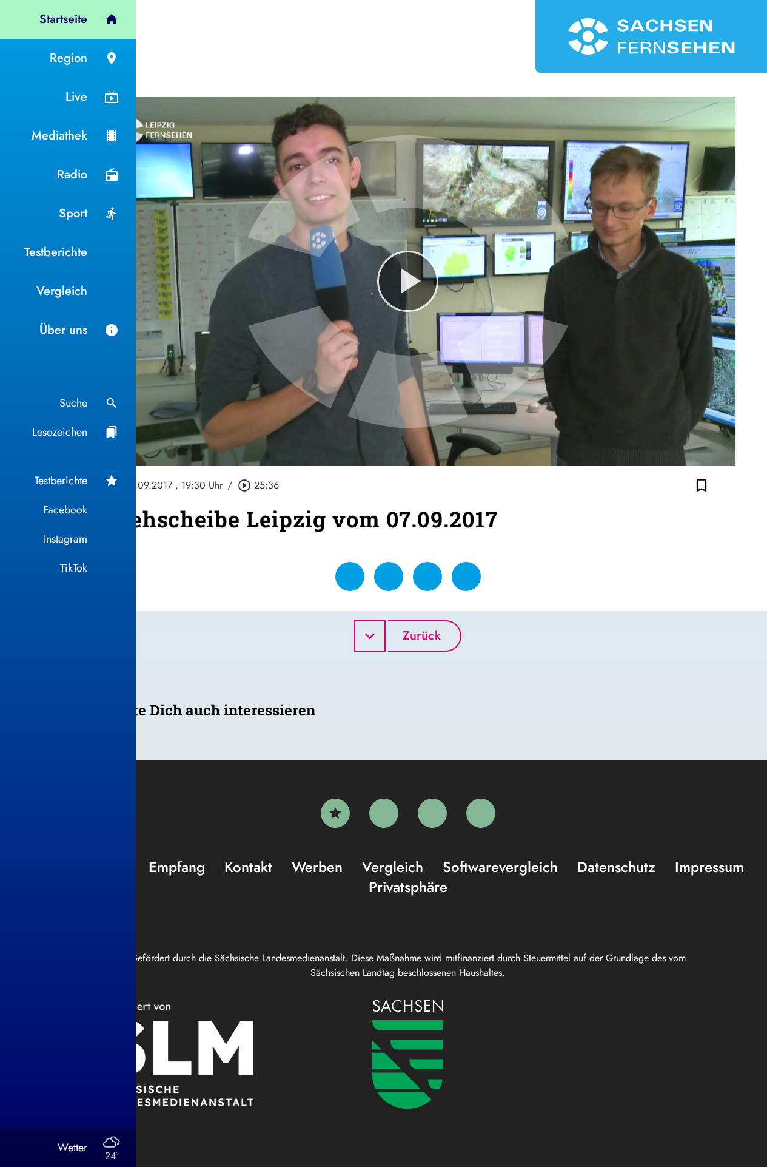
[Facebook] (383, 813)
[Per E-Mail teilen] (466, 576)
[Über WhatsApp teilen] (427, 576)
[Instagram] (432, 813)
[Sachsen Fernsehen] (651, 36)
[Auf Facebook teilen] (349, 576)
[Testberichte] (335, 813)
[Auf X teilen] (388, 576)
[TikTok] (480, 813)
